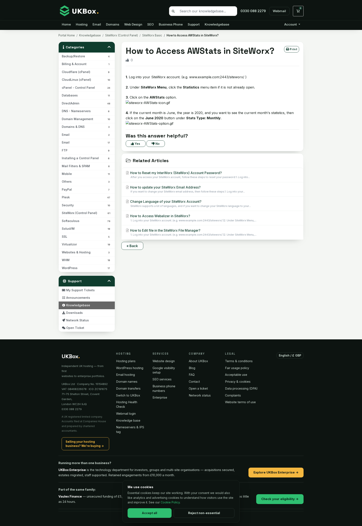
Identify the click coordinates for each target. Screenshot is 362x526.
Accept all (149, 513)
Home (66, 24)
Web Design (133, 24)
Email (97, 24)
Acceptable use (236, 374)
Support (194, 24)
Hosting (82, 24)
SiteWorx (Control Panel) (121, 35)
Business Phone (171, 24)
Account (291, 24)
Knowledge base (128, 420)
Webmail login (126, 413)
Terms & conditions (239, 361)
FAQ (192, 374)
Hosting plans (126, 361)
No (157, 143)
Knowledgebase (217, 24)
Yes (137, 143)
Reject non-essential (204, 513)
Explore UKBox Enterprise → (276, 472)
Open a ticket (198, 388)
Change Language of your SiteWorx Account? (190, 203)
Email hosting (125, 374)
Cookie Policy (170, 502)
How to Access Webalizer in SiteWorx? (192, 218)
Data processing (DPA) (241, 388)
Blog (192, 368)
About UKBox (198, 361)
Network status (200, 395)
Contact (194, 381)
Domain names (126, 381)
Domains (112, 24)
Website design (164, 361)
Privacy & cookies (238, 381)
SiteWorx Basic (152, 35)
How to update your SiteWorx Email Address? (187, 189)
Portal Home (66, 35)
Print (293, 49)
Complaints (233, 395)
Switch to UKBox (128, 395)
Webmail (279, 11)
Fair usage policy (237, 368)
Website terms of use (240, 402)
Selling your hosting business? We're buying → (85, 444)
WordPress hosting (129, 368)
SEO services (162, 379)
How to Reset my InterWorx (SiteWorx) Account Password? (189, 175)
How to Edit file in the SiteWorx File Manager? (192, 232)
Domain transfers (128, 388)
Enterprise (160, 397)
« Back (132, 246)
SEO (150, 24)
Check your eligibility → (280, 499)
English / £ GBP (290, 355)
